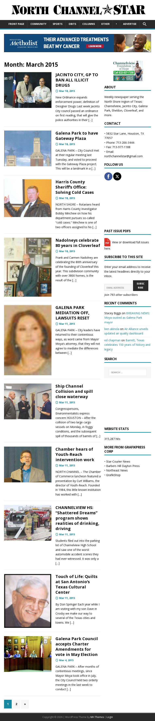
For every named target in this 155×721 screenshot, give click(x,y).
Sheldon (117, 110)
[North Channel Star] (77, 17)
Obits (72, 24)
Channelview (112, 106)
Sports (57, 24)
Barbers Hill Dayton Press (123, 466)
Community (38, 24)
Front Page (16, 24)
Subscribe (141, 285)
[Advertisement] (127, 204)
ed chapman (112, 340)
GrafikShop (113, 475)
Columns (88, 24)
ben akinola (111, 329)
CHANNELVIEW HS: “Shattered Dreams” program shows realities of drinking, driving (77, 518)
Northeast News (117, 470)
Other (105, 24)
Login (110, 717)
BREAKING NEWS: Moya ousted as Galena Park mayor (127, 317)
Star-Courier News (118, 461)
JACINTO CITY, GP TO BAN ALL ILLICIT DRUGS (77, 80)
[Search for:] (128, 372)
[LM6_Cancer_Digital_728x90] (77, 50)
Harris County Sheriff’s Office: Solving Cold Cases (75, 187)
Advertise (129, 24)
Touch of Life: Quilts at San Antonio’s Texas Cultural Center (76, 584)
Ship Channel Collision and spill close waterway (74, 391)
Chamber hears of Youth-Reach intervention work (75, 454)
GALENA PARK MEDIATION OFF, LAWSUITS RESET (72, 313)
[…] (90, 120)
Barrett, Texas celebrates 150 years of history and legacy (127, 344)
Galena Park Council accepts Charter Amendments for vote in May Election (77, 646)
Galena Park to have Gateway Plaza (77, 135)
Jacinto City (129, 106)
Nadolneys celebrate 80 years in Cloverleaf (78, 242)
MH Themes (97, 717)
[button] (144, 24)
